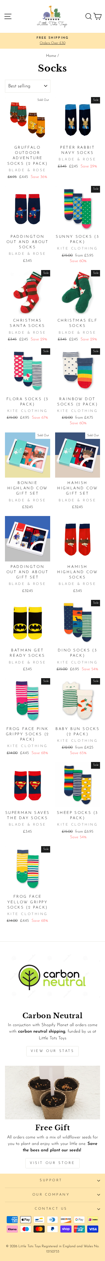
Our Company (51, 1194)
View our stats (52, 1051)
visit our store (52, 1163)
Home (51, 56)
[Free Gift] (52, 1092)
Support (51, 1180)
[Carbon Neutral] (52, 980)
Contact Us (51, 1209)
